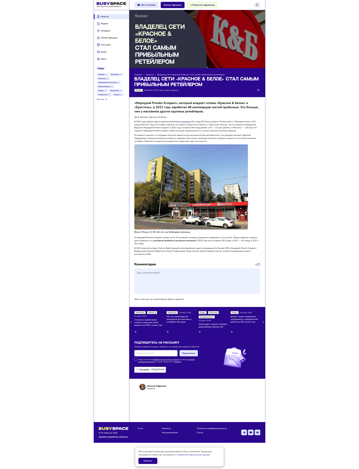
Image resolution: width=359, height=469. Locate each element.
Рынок (116, 94)
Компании (115, 74)
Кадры (101, 90)
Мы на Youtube (148, 5)
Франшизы (114, 90)
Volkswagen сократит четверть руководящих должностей (213, 325)
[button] (131, 322)
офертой (177, 362)
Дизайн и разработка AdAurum (113, 436)
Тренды (101, 74)
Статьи (200, 432)
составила (186, 121)
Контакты (166, 428)
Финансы (102, 78)
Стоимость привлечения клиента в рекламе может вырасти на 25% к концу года (148, 322)
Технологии (103, 94)
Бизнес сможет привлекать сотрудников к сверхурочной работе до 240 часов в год (244, 319)
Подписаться (188, 353)
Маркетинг (140, 312)
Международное (206, 317)
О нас (140, 428)
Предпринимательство (107, 82)
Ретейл (138, 90)
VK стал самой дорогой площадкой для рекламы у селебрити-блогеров (179, 319)
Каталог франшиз (172, 5)
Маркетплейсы (104, 86)
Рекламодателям (170, 432)
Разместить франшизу (204, 5)
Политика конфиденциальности (212, 428)
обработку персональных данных (166, 359)
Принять (148, 460)
